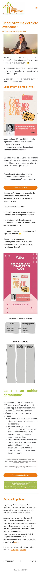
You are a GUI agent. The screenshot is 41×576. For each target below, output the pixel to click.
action (16, 542)
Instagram (14, 550)
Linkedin (23, 550)
